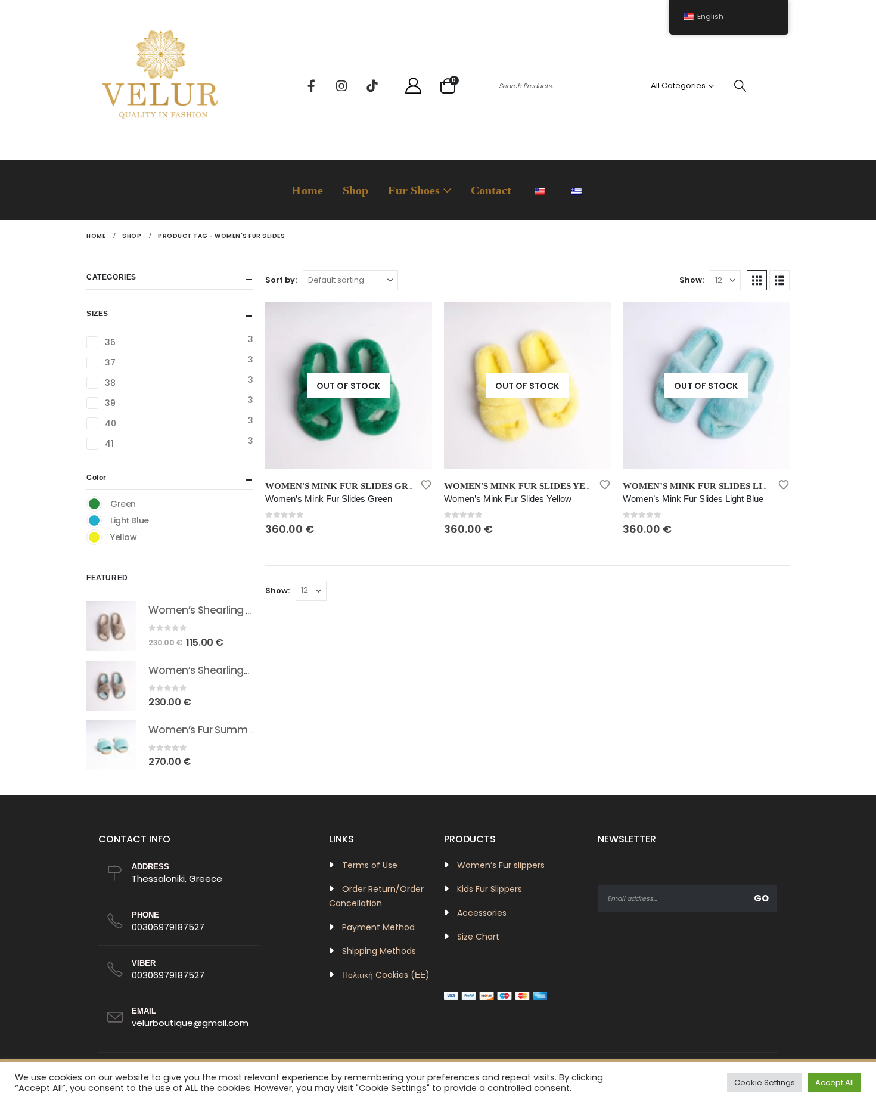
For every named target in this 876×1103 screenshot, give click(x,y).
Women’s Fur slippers (501, 865)
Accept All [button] (834, 1082)
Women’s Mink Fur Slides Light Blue (716, 486)
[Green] (94, 503)
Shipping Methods (379, 951)
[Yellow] (94, 537)
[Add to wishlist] (426, 484)
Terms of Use (369, 865)
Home (306, 190)
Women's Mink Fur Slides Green (346, 486)
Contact (491, 190)
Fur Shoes (414, 190)
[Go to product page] (111, 626)
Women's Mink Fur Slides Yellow (528, 486)
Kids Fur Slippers (489, 889)
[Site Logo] (160, 85)
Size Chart (478, 937)
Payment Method (378, 927)
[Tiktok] (372, 86)
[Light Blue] (94, 520)
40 (110, 423)
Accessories (482, 913)
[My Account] (413, 86)
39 (110, 403)
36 (110, 342)
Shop (355, 190)
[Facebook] (311, 86)
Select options (412, 322)
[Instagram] (341, 86)
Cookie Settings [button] (764, 1082)
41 (109, 444)
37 (110, 362)
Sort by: (281, 280)
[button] (757, 280)
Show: (691, 280)
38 (110, 383)
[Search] (740, 86)
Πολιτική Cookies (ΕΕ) (386, 975)
